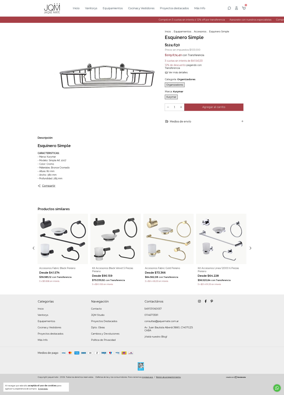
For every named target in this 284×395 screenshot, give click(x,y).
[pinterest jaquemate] (211, 301)
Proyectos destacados (174, 8)
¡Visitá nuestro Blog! (155, 336)
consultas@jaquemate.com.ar (161, 321)
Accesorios (200, 31)
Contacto (96, 308)
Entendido (43, 388)
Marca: (174, 91)
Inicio (76, 8)
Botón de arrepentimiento (168, 377)
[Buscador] (229, 8)
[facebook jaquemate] (205, 301)
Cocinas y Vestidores (141, 8)
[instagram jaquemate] (199, 301)
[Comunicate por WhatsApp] (277, 388)
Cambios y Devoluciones (105, 333)
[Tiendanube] (236, 377)
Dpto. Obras (98, 327)
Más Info (199, 8)
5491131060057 (153, 308)
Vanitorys (91, 8)
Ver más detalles (178, 72)
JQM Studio (98, 315)
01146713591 (151, 315)
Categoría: (180, 79)
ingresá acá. (147, 377)
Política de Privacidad (103, 339)
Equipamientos (113, 8)
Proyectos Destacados (104, 321)
